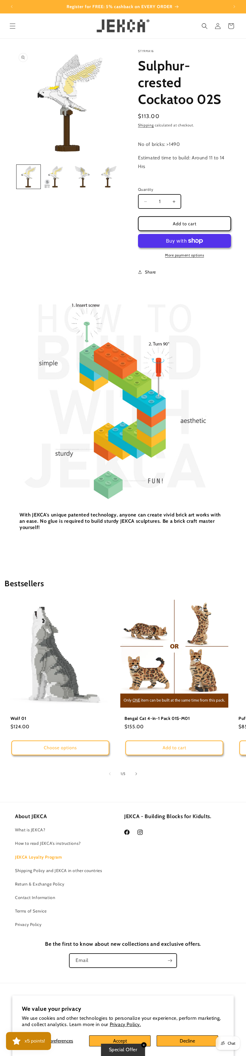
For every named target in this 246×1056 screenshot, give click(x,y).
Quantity (145, 189)
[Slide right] (136, 773)
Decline (187, 1041)
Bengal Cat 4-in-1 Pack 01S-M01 (157, 718)
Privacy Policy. (125, 1024)
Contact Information (35, 897)
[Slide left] (109, 773)
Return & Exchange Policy (39, 884)
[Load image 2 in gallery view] (56, 177)
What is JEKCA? (30, 830)
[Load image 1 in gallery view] (28, 177)
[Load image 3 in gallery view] (82, 177)
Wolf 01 (18, 718)
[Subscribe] (169, 960)
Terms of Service (31, 911)
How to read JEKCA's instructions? (48, 843)
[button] (12, 26)
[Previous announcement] (11, 6)
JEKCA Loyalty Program (38, 857)
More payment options (184, 255)
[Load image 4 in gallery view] (109, 177)
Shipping (146, 125)
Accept (120, 1041)
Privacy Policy (28, 924)
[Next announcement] (234, 6)
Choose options (60, 747)
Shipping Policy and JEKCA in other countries (58, 870)
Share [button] (150, 272)
